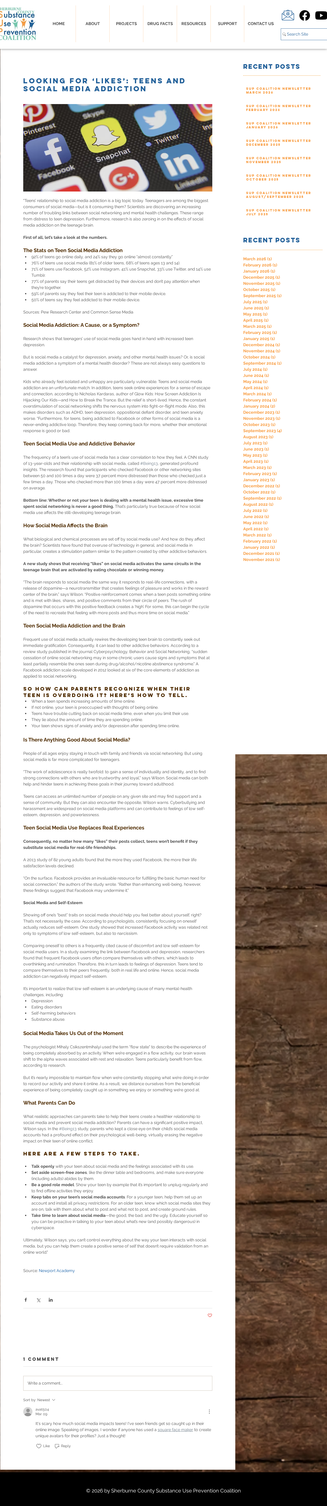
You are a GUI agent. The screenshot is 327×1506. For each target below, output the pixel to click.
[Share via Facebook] (25, 1299)
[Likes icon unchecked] (39, 1446)
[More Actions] (209, 1412)
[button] (160, 23)
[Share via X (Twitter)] (38, 1299)
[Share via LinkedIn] (50, 1299)
